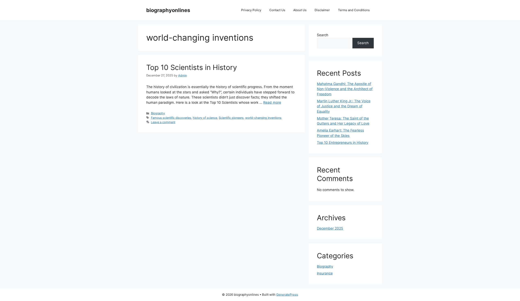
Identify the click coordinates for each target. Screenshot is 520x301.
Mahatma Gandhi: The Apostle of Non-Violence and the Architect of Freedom (345, 89)
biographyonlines (168, 10)
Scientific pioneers (231, 117)
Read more (272, 102)
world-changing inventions (263, 117)
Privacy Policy (251, 10)
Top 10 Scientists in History (191, 67)
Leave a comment (163, 122)
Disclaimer (322, 10)
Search (322, 35)
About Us (300, 10)
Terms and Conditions (354, 10)
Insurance (325, 273)
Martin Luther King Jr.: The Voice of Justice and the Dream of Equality (343, 106)
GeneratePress (287, 295)
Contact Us (277, 10)
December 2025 (330, 228)
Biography (158, 113)
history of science (205, 117)
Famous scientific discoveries (171, 117)
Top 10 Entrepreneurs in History (342, 143)
